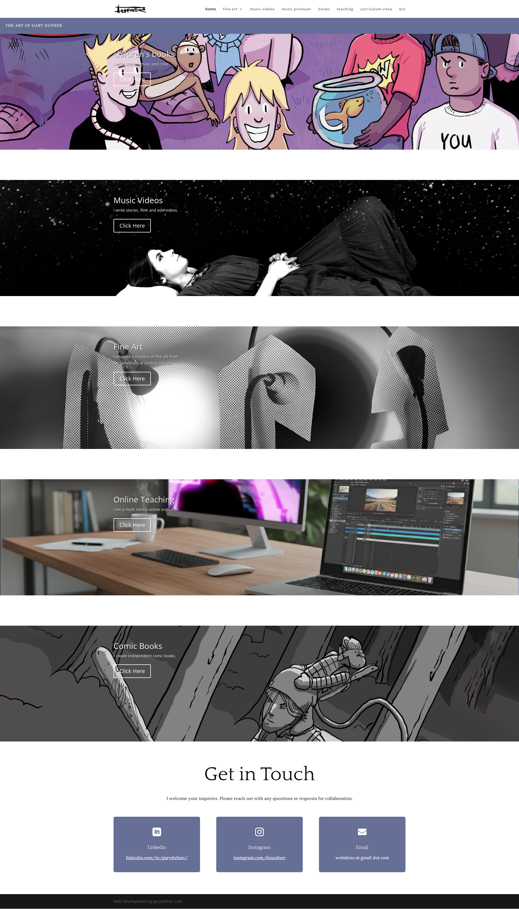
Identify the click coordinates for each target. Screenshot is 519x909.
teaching (345, 9)
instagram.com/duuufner (259, 857)
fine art (230, 9)
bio (402, 9)
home (210, 9)
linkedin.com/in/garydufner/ (157, 857)
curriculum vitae (376, 9)
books (324, 9)
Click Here (132, 79)
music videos (262, 9)
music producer (296, 9)
